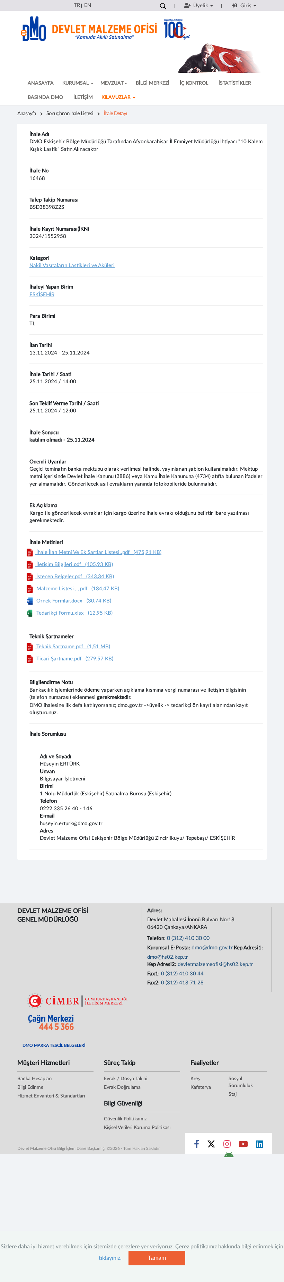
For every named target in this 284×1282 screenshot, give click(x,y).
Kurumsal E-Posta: (169, 947)
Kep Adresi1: (249, 947)
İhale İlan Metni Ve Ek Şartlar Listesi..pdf (98, 552)
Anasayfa (26, 113)
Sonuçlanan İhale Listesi (69, 113)
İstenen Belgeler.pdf (74, 576)
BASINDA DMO (45, 97)
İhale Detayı (115, 113)
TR (77, 5)
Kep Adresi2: (162, 964)
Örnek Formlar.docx (73, 601)
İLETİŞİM (83, 97)
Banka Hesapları (34, 1078)
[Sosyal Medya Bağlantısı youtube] (243, 1146)
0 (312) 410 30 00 (188, 938)
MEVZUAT (112, 83)
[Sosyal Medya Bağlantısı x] (211, 1146)
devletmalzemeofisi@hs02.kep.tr (215, 964)
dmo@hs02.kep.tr (167, 957)
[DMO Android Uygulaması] (228, 1157)
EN (87, 5)
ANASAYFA (41, 83)
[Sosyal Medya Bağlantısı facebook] (196, 1146)
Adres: (155, 910)
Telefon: (157, 938)
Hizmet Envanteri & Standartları (51, 1096)
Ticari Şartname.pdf (74, 658)
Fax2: (154, 982)
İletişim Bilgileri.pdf (74, 564)
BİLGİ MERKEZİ (152, 83)
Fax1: (154, 973)
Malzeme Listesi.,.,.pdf (77, 588)
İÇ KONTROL (194, 83)
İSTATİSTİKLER (235, 83)
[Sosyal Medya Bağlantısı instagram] (227, 1146)
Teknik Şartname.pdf (72, 646)
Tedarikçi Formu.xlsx (74, 613)
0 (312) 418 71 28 (182, 982)
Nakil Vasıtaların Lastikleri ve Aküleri (72, 265)
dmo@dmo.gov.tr (212, 947)
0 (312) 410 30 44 (182, 973)
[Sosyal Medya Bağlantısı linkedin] (259, 1146)
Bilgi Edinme (30, 1087)
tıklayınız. (110, 1258)
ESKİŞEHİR (41, 294)
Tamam (157, 1258)
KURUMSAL (76, 83)
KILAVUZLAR (116, 97)
